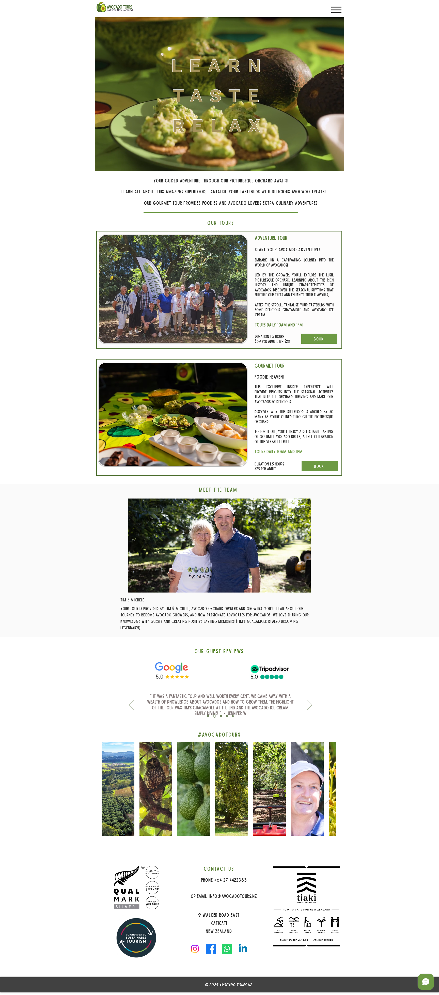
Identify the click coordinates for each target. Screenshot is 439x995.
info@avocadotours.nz (233, 895)
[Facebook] (211, 949)
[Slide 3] (220, 716)
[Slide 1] (208, 716)
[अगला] (309, 705)
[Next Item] (328, 799)
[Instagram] (195, 949)
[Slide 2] (214, 716)
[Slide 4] (227, 716)
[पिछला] (131, 705)
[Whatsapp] (227, 949)
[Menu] (336, 10)
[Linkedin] (243, 949)
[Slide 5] (233, 716)
